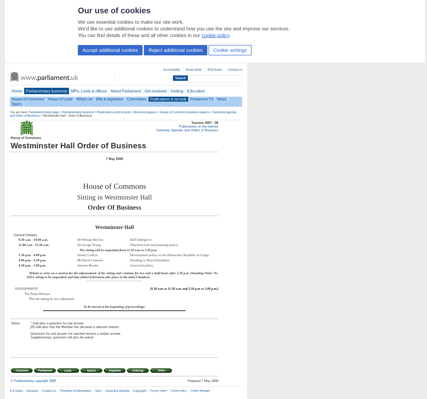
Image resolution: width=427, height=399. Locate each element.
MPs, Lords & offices (89, 91)
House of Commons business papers (184, 112)
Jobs (98, 391)
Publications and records (114, 112)
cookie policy (215, 35)
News (221, 99)
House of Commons (28, 99)
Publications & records (168, 99)
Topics (17, 104)
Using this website (117, 391)
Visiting (176, 91)
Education (196, 91)
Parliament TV (201, 99)
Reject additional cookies (176, 50)
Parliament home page (44, 112)
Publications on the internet (198, 126)
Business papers (145, 112)
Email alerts (194, 69)
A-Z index (16, 391)
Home (17, 91)
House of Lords (60, 99)
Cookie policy (179, 390)
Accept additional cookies (110, 50)
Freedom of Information (75, 391)
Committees (137, 99)
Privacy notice (158, 390)
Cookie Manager (200, 390)
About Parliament (125, 91)
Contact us (235, 69)
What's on (84, 99)
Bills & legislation (109, 99)
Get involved (156, 91)
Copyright (139, 391)
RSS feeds (215, 69)
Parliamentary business (46, 91)
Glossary (32, 391)
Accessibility (171, 69)
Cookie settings (230, 50)
